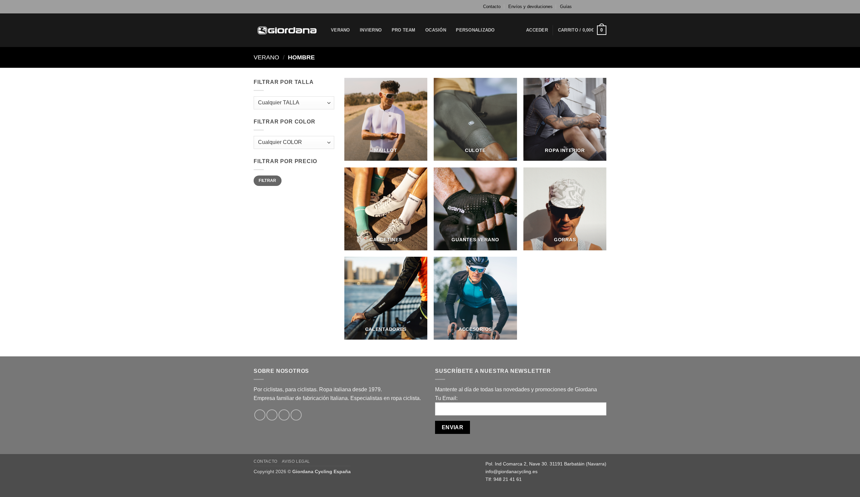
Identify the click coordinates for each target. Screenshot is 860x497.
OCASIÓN (435, 30)
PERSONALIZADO (475, 30)
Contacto (492, 6)
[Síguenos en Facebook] (584, 6)
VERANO (340, 30)
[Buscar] (507, 30)
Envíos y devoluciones (530, 6)
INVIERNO (371, 30)
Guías (566, 6)
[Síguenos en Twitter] (597, 6)
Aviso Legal (296, 461)
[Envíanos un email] (603, 6)
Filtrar (267, 180)
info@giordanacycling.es (511, 471)
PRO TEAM (404, 30)
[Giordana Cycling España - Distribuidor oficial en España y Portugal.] (287, 30)
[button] (537, 30)
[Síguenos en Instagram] (590, 6)
